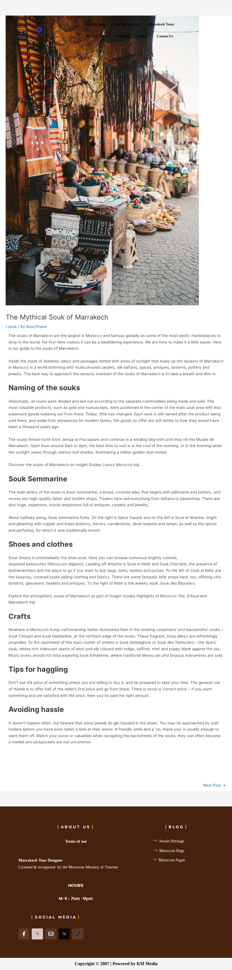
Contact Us (165, 36)
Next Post (214, 785)
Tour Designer (95, 24)
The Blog (122, 36)
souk (12, 326)
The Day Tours (97, 36)
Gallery (143, 36)
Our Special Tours (127, 24)
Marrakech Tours (161, 24)
